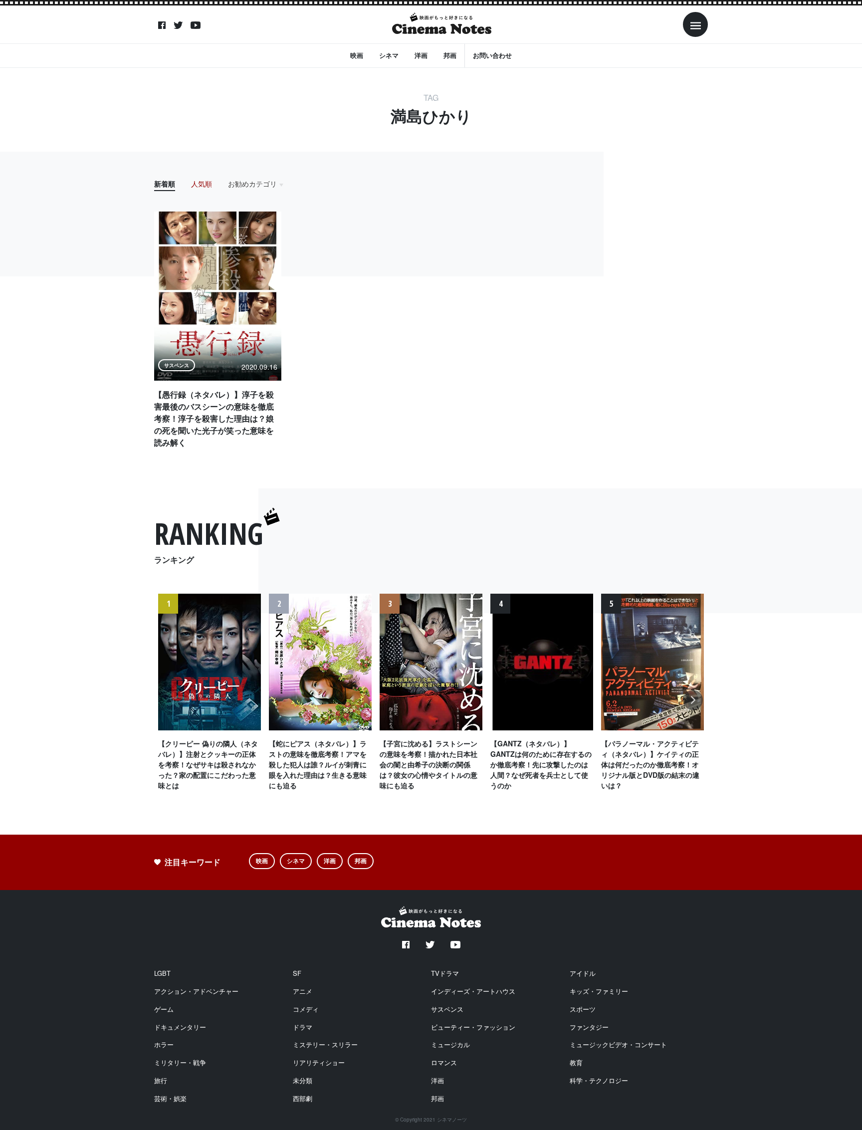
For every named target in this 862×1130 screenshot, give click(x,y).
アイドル (583, 973)
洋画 (421, 55)
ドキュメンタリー (180, 1027)
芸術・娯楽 (170, 1098)
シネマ (389, 55)
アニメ (302, 991)
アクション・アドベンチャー (196, 991)
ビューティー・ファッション (473, 1027)
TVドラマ (445, 973)
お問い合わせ (492, 55)
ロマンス (444, 1062)
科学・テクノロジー (599, 1080)
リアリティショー (319, 1062)
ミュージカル (450, 1044)
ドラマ (302, 1027)
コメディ (306, 1009)
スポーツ (583, 1009)
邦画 (449, 55)
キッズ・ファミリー (599, 991)
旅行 (160, 1080)
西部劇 (302, 1098)
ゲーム (164, 1009)
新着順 (164, 184)
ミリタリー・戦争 (180, 1062)
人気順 (201, 184)
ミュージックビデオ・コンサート (618, 1044)
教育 (576, 1062)
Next (693, 705)
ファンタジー (589, 1027)
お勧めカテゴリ (252, 184)
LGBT (162, 973)
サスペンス (447, 1009)
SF (297, 973)
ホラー (164, 1044)
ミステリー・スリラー (325, 1044)
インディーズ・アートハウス (473, 991)
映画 (356, 55)
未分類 (302, 1080)
